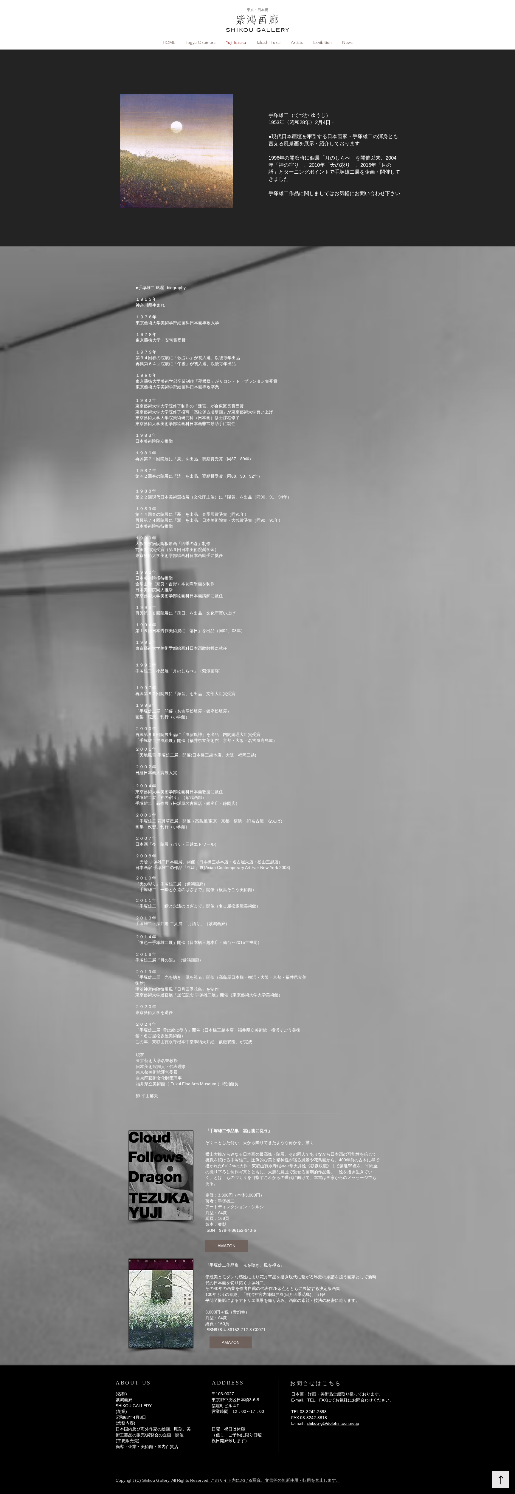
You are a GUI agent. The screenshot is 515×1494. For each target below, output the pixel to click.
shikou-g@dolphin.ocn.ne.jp (333, 1423)
